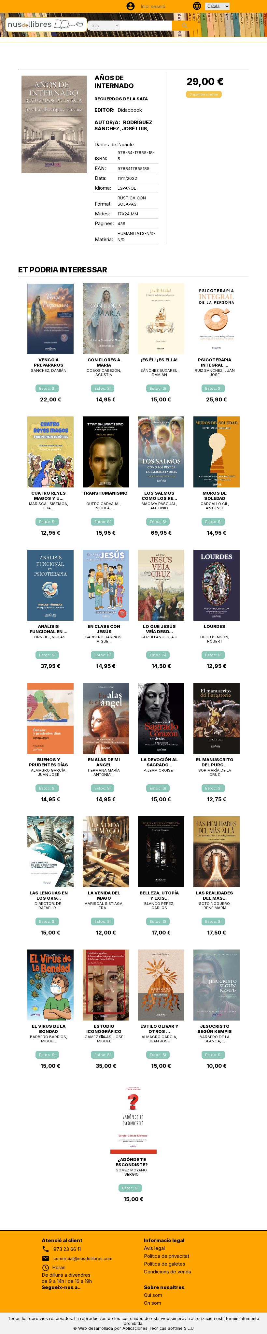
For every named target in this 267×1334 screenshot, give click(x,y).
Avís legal (154, 1248)
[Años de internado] (54, 124)
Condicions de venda (167, 1272)
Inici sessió (153, 6)
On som (152, 1303)
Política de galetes (164, 1264)
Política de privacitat (166, 1256)
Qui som (153, 1295)
